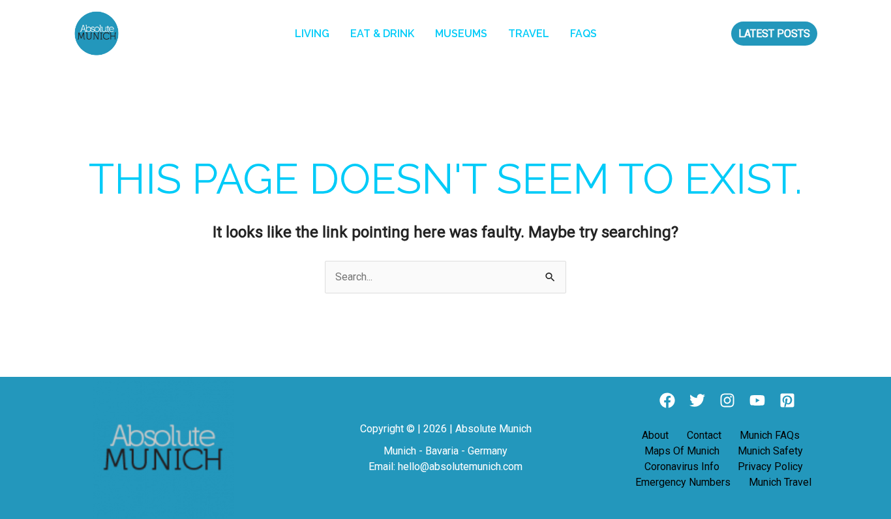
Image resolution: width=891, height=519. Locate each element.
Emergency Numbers (683, 482)
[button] (774, 34)
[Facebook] (667, 400)
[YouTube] (757, 400)
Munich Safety (770, 451)
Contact (704, 435)
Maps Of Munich (681, 451)
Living (312, 33)
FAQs (583, 33)
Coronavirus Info (681, 466)
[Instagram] (727, 400)
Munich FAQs (770, 435)
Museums (461, 33)
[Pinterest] (787, 400)
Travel (528, 33)
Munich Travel (780, 482)
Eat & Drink (382, 33)
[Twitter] (697, 400)
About (655, 435)
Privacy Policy (770, 466)
